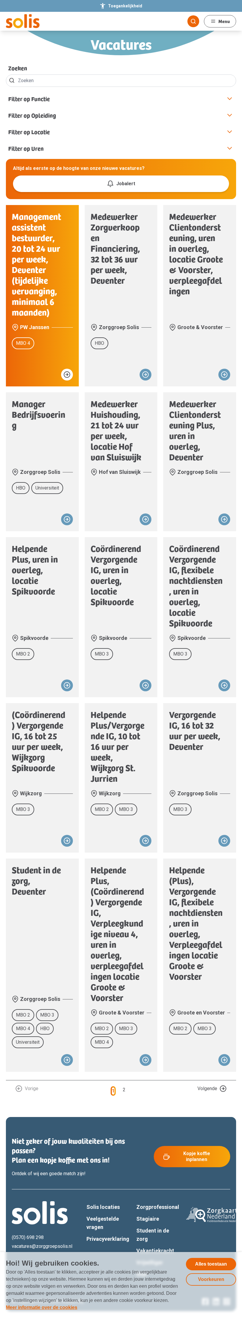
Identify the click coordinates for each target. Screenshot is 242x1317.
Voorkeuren (211, 1279)
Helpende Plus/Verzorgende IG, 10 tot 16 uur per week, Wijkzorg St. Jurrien (117, 746)
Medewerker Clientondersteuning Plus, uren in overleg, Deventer (195, 430)
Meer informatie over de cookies (41, 1307)
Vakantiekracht (155, 1251)
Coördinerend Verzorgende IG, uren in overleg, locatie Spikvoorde (116, 575)
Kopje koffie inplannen (196, 1156)
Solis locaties (103, 1207)
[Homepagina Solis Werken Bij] (23, 21)
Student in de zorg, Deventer (36, 880)
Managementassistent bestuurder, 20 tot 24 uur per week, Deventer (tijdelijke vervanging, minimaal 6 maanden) (36, 264)
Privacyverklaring (107, 1239)
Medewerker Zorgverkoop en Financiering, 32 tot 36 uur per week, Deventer (115, 248)
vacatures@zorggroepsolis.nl (42, 1246)
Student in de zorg (152, 1234)
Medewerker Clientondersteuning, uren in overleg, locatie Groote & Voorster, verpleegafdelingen (196, 253)
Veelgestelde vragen (102, 1223)
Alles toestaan (211, 1263)
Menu (224, 21)
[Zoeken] (193, 21)
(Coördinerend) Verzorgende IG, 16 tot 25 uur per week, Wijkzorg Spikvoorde (38, 741)
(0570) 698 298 (28, 1237)
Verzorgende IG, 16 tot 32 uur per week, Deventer (194, 730)
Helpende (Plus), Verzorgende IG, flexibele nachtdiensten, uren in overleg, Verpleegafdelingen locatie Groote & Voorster (196, 922)
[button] (121, 99)
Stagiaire (147, 1219)
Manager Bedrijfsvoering (38, 414)
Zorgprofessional (157, 1207)
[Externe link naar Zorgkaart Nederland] (213, 1214)
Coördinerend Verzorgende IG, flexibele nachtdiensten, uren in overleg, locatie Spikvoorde (196, 585)
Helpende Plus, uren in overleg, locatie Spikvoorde (35, 569)
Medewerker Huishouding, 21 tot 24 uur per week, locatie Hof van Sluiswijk (116, 430)
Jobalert (125, 183)
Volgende (207, 1088)
